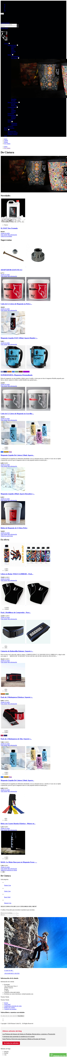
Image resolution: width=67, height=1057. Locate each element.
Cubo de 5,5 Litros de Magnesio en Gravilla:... (17, 413)
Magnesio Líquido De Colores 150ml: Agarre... (17, 455)
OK (2, 872)
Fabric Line (7, 891)
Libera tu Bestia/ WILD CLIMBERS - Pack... (17, 574)
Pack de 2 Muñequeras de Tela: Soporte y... (16, 739)
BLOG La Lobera (9, 128)
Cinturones (14, 125)
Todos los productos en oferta (9, 870)
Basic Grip (14, 105)
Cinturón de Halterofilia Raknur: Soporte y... (17, 651)
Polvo (12, 50)
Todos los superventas (7, 536)
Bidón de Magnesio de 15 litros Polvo (14, 528)
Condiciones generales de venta (13, 1006)
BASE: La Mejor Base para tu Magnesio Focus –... (19, 862)
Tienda (6, 43)
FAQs (6, 129)
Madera (13, 118)
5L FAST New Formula (9, 228)
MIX (12, 48)
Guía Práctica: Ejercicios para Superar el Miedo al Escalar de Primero (23, 1039)
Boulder (13, 100)
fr (4, 7)
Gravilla (13, 51)
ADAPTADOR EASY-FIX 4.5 (11, 270)
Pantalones (14, 123)
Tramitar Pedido (5, 23)
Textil (9, 121)
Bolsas (9, 55)
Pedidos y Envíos (12, 134)
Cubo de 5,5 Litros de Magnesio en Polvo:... (16, 304)
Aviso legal (7, 1004)
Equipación (11, 113)
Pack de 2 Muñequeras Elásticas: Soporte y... (17, 697)
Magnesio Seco (12, 45)
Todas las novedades (6, 236)
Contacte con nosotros (10, 1009)
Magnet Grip (7, 903)
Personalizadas (15, 56)
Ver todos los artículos (11, 1043)
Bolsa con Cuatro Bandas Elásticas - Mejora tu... (18, 823)
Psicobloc (13, 99)
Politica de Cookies (9, 1007)
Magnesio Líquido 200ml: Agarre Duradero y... (18, 494)
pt (4, 6)
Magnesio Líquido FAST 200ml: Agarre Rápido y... (19, 338)
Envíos (6, 1003)
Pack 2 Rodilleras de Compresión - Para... (16, 612)
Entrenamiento (12, 115)
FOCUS (13, 47)
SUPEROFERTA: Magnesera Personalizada (16, 375)
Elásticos (13, 117)
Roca (12, 53)
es (4, 4)
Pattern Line (7, 885)
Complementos (12, 107)
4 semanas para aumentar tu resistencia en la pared (18, 1036)
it (4, 9)
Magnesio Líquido (13, 102)
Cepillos (13, 110)
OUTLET (10, 126)
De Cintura (14, 58)
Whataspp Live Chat (59, 1055)
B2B (5, 136)
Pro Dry (13, 104)
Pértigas (13, 112)
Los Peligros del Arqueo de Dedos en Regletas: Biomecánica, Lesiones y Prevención (28, 1034)
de (4, 10)
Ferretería (10, 120)
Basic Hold (7, 897)
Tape (12, 109)
